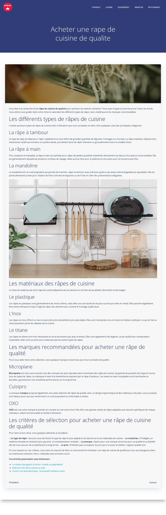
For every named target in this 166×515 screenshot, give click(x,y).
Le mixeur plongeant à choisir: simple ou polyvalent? (37, 464)
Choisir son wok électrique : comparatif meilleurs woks (38, 471)
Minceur (139, 7)
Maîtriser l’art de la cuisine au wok (28, 467)
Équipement (124, 7)
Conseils (96, 7)
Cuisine (109, 7)
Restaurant (154, 7)
